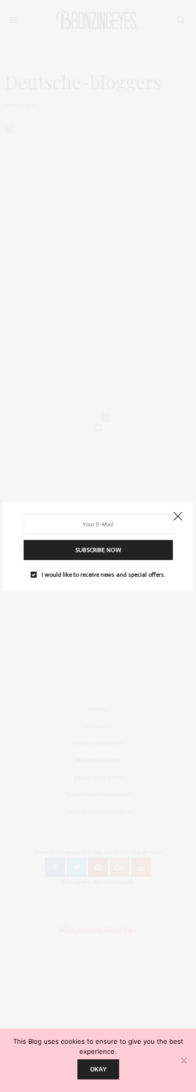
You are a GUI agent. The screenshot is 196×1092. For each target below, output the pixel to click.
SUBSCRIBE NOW (98, 550)
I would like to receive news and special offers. (103, 575)
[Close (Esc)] (178, 517)
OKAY (98, 1069)
